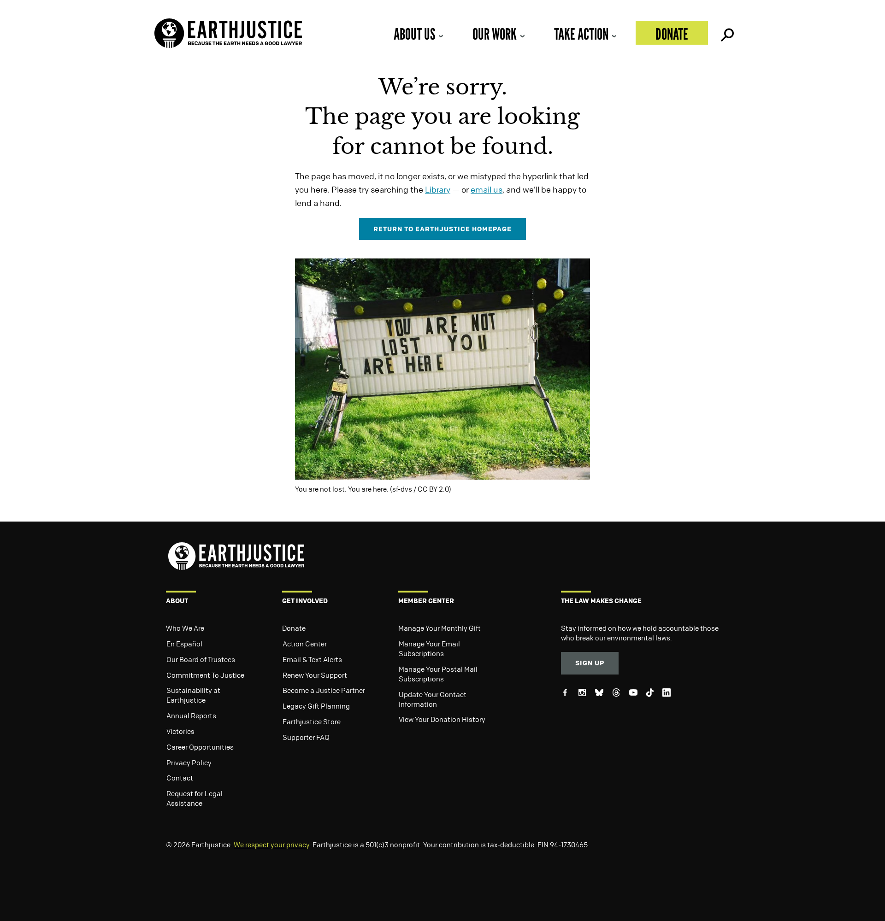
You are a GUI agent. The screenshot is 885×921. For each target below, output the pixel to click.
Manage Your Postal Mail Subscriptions (438, 673)
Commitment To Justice (205, 675)
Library (437, 189)
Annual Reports (191, 715)
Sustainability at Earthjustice (193, 695)
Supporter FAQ (306, 737)
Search (726, 33)
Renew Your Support (315, 675)
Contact (179, 777)
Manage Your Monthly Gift (439, 628)
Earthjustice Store (312, 721)
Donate (671, 33)
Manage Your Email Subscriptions (429, 648)
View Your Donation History (442, 719)
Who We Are (185, 628)
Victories (180, 731)
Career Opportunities (200, 746)
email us (486, 189)
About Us (414, 33)
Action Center (305, 643)
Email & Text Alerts (312, 659)
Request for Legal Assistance (194, 798)
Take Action (581, 33)
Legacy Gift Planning (316, 705)
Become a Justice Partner (324, 690)
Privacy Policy (189, 762)
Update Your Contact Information (432, 699)
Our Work (494, 33)
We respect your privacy (271, 844)
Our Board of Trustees (200, 659)
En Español (184, 643)
